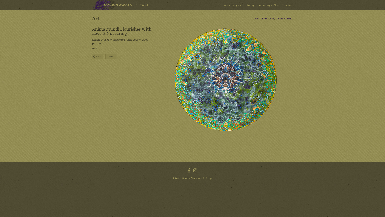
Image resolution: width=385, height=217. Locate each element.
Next (110, 56)
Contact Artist (285, 18)
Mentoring (248, 5)
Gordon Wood (126, 5)
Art (226, 5)
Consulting (264, 5)
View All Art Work (264, 18)
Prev (98, 56)
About (276, 5)
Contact (288, 5)
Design (235, 5)
